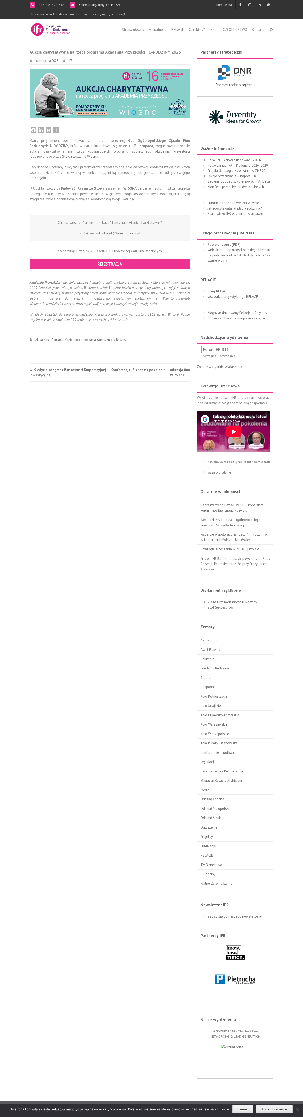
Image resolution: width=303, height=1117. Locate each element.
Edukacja (58, 340)
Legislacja (208, 761)
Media (205, 790)
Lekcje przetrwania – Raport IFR (232, 176)
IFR (70, 61)
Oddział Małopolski (215, 808)
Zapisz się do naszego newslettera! (235, 916)
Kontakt (258, 29)
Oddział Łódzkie (212, 799)
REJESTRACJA (109, 264)
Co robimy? (197, 29)
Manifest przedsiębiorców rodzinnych (236, 186)
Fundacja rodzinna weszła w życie (233, 203)
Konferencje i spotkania (80, 340)
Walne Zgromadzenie (216, 883)
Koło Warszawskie (214, 724)
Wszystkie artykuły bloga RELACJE (233, 296)
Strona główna (133, 29)
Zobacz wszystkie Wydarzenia (219, 366)
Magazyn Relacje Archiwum (221, 780)
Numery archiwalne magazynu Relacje (236, 318)
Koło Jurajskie (211, 705)
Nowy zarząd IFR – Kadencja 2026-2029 (238, 165)
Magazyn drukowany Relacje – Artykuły (237, 312)
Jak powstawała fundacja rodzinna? (235, 208)
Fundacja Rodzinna (215, 668)
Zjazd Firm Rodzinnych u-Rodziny (232, 602)
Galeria (206, 677)
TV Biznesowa (211, 864)
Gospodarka (209, 687)
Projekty (207, 836)
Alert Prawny (210, 649)
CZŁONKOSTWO (235, 29)
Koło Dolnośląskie (214, 696)
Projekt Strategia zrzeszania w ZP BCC (236, 170)
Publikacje (208, 846)
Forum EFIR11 (216, 349)
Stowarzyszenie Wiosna (80, 156)
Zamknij (242, 1109)
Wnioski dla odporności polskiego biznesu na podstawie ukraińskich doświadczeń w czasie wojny (239, 255)
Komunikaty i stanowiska (219, 743)
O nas (213, 29)
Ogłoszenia (104, 340)
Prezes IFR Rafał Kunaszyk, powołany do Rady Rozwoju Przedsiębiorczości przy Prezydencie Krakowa (235, 563)
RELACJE (177, 29)
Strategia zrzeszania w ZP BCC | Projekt (230, 549)
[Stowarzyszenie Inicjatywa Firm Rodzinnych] (51, 29)
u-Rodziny (119, 340)
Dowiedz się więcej (274, 1109)
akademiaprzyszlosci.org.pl (81, 282)
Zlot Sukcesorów (220, 607)
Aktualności (158, 29)
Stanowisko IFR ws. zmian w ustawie (235, 213)
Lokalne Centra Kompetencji (222, 771)
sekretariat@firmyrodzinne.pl (99, 5)
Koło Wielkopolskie (215, 733)
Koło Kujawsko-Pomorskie (220, 715)
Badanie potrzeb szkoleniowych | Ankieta (239, 181)
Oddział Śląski (211, 818)
